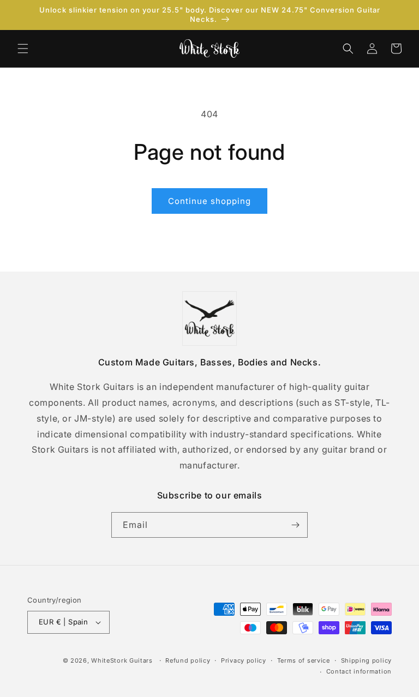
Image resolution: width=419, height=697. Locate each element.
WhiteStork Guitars (122, 660)
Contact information (359, 671)
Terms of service (303, 660)
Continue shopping (209, 201)
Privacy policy (243, 660)
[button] (23, 49)
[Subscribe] (295, 525)
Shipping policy (366, 660)
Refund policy (187, 660)
